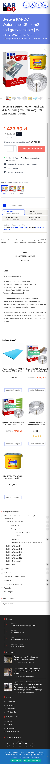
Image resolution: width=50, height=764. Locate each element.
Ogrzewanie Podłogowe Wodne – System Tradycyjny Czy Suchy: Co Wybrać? (27, 670)
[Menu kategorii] (45, 5)
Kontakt (9, 725)
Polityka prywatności (32, 760)
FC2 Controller (11, 712)
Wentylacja (7, 580)
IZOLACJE (7, 569)
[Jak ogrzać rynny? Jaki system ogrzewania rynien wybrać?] (8, 659)
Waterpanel (10, 705)
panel (18, 535)
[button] (24, 164)
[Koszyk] (39, 5)
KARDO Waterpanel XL (14, 552)
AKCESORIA (10, 564)
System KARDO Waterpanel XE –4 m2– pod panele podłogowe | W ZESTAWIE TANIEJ (13, 424)
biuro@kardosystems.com (20, 639)
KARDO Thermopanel (13, 561)
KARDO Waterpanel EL (14, 558)
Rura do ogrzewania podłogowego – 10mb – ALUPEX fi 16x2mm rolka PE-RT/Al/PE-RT (37, 424)
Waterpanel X (15, 525)
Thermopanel (11, 702)
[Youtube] (26, 744)
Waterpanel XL (16, 539)
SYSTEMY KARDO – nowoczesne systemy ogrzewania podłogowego (23, 517)
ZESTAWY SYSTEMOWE (15, 522)
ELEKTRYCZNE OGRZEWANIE (15, 584)
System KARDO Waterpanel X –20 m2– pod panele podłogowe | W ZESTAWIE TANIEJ (37, 370)
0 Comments (30, 662)
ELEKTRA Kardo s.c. (18, 646)
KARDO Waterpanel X (13, 546)
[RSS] (32, 744)
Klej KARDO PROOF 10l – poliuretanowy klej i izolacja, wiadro (13, 477)
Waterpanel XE (16, 529)
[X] (7, 744)
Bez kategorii (8, 592)
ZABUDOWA (8, 573)
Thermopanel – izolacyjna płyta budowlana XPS (27, 542)
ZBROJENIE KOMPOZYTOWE (14, 576)
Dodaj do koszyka (31, 148)
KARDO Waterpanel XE (14, 549)
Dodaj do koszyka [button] (13, 390)
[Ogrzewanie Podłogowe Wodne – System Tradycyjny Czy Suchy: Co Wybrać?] (8, 672)
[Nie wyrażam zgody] (47, 756)
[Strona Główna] (3, 38)
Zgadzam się (16, 760)
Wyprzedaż (7, 588)
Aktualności (11, 728)
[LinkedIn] (20, 744)
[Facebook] (14, 744)
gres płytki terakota (23, 532)
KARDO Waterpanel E (13, 555)
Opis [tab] (25, 252)
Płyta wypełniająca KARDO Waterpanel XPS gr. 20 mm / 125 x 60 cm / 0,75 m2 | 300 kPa (13, 370)
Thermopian (11, 708)
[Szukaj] (26, 5)
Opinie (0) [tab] (25, 260)
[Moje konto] (32, 5)
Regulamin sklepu (13, 731)
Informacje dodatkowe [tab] (25, 256)
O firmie (9, 721)
